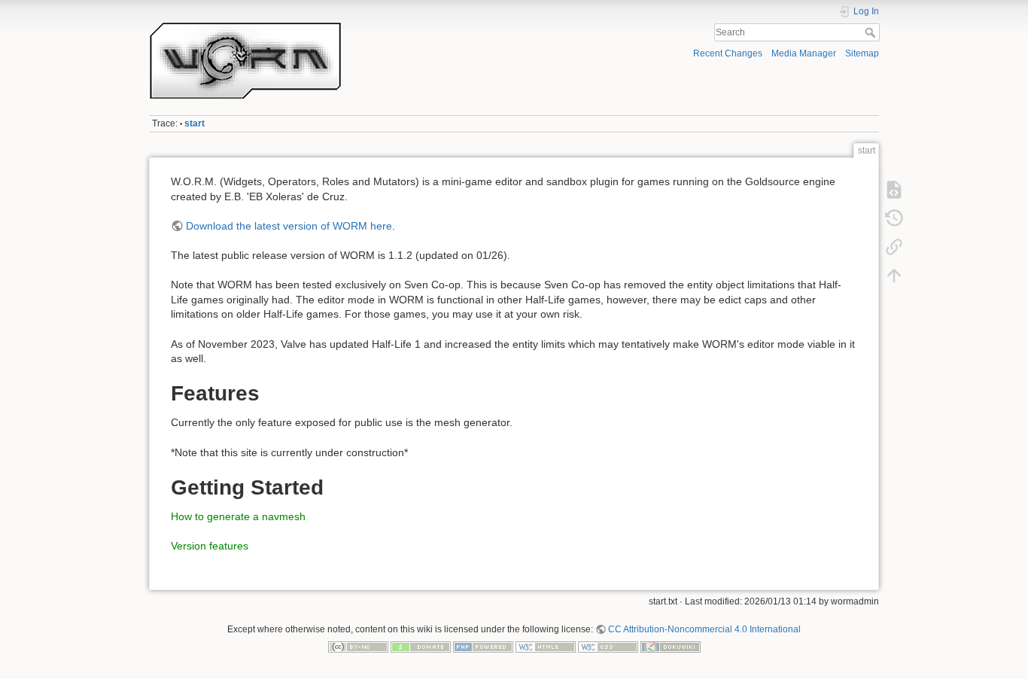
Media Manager (803, 53)
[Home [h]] (327, 25)
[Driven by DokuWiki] (670, 646)
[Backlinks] (894, 247)
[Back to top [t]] (894, 275)
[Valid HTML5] (546, 646)
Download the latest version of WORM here (289, 226)
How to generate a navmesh (238, 516)
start (194, 123)
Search (872, 32)
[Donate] (421, 646)
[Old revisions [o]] (894, 218)
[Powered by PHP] (483, 646)
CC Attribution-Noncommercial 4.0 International (704, 629)
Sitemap (862, 53)
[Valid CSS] (608, 646)
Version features (209, 546)
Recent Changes (727, 53)
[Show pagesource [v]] (894, 189)
